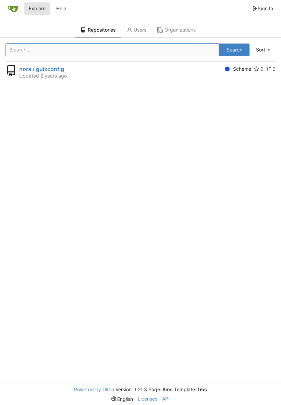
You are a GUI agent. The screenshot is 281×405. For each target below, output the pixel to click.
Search (234, 50)
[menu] (264, 50)
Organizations (180, 30)
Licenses (147, 399)
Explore (37, 8)
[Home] (13, 8)
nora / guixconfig (41, 69)
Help (61, 8)
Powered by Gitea (94, 389)
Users (140, 30)
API (166, 399)
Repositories (102, 30)
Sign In (265, 8)
